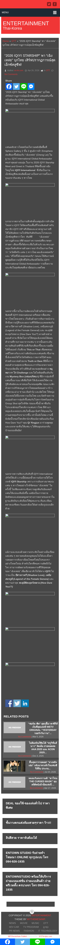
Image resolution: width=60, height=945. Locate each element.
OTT (14, 41)
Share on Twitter (17, 703)
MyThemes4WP (36, 919)
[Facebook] (9, 86)
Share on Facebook (9, 703)
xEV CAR (14, 927)
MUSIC (35, 923)
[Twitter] (16, 86)
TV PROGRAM (31, 927)
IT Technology (47, 930)
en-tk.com (18, 70)
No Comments (11, 74)
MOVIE (24, 923)
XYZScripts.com (45, 936)
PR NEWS (14, 930)
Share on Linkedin (25, 703)
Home (5, 41)
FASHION (29, 930)
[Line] (23, 86)
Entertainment (26, 23)
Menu (5, 12)
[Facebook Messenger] (31, 86)
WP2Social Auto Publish (17, 936)
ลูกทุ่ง (45, 927)
